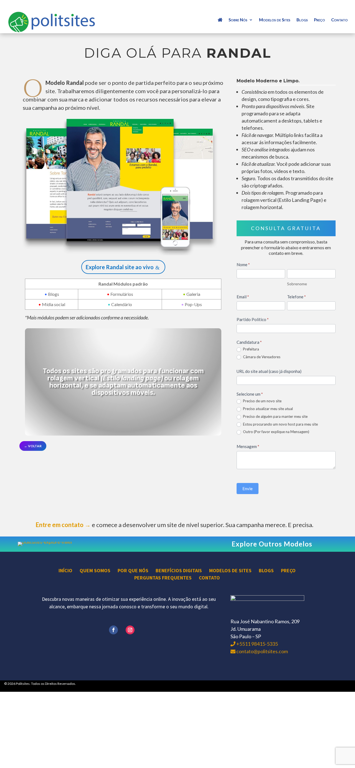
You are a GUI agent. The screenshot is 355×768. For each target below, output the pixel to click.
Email (243, 296)
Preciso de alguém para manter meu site (275, 416)
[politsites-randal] (123, 253)
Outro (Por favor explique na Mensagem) (275, 431)
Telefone (296, 296)
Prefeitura (250, 349)
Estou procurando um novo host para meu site (280, 424)
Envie (247, 488)
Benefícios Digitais (179, 570)
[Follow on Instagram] (130, 629)
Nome (243, 264)
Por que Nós (133, 570)
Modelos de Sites (274, 20)
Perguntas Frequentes (163, 577)
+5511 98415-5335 (256, 644)
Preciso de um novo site (262, 401)
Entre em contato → (63, 524)
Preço (319, 20)
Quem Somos (95, 570)
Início (65, 570)
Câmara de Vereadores (261, 357)
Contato (339, 20)
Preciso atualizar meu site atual (267, 408)
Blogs (302, 20)
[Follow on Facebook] (113, 629)
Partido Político (253, 319)
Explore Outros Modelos (272, 544)
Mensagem (248, 446)
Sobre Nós (238, 20)
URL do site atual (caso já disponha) (269, 371)
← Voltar (33, 446)
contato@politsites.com (261, 651)
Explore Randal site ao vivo (120, 267)
